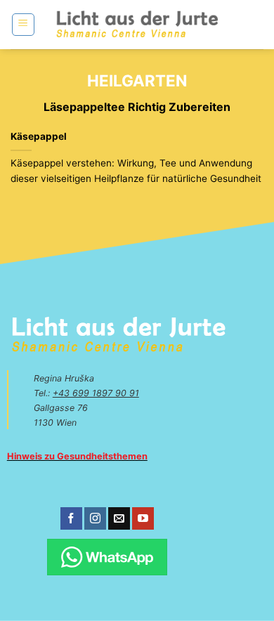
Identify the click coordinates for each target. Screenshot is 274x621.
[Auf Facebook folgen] (71, 518)
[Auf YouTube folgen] (143, 518)
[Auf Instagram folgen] (95, 518)
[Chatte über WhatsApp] (107, 557)
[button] (23, 24)
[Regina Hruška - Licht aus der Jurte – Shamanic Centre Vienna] (137, 24)
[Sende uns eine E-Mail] (119, 518)
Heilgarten (137, 80)
